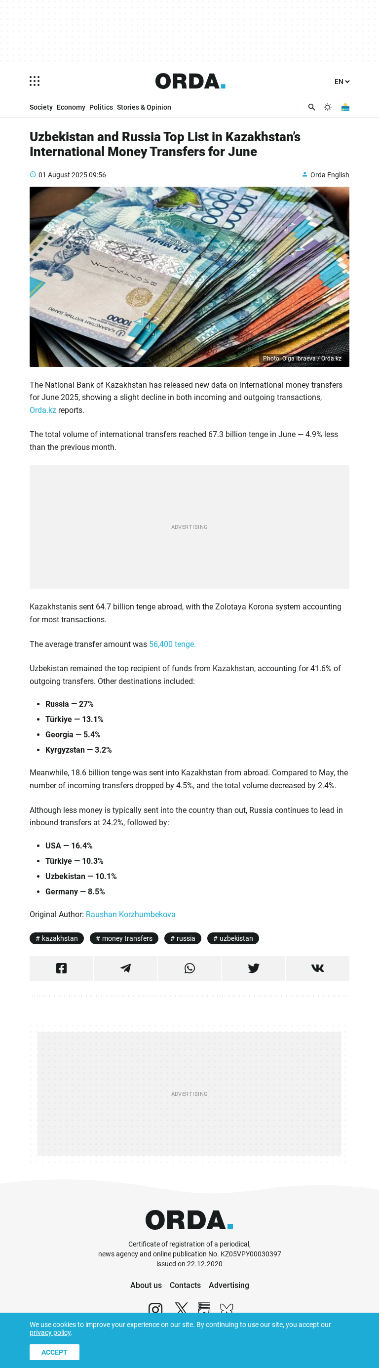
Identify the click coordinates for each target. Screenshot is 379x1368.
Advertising (229, 1285)
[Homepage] (190, 81)
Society (41, 107)
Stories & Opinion (144, 107)
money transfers (127, 938)
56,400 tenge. (172, 644)
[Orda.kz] (189, 1235)
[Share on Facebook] (61, 968)
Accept (54, 1352)
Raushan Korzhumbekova (131, 914)
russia (186, 938)
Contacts (185, 1285)
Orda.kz (43, 410)
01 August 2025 (62, 175)
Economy (71, 107)
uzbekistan (236, 938)
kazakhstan (60, 938)
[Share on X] (253, 968)
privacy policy (50, 1332)
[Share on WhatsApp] (190, 968)
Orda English (329, 175)
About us (146, 1285)
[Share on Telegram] (125, 968)
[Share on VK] (317, 968)
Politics (101, 107)
